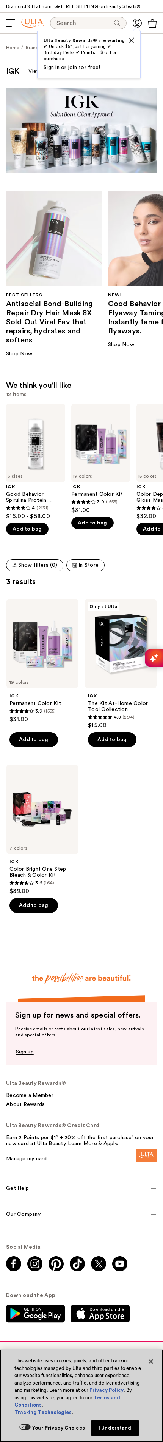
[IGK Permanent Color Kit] (100, 459)
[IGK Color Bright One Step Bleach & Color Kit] (42, 830)
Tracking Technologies (43, 1412)
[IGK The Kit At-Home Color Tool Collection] (121, 664)
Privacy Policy (106, 1390)
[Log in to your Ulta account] (137, 23)
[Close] (151, 1361)
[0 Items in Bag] (152, 23)
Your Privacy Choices (58, 1427)
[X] (131, 40)
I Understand (115, 1427)
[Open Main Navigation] (10, 23)
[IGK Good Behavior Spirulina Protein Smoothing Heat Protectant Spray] (35, 462)
